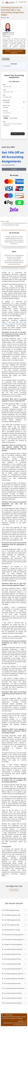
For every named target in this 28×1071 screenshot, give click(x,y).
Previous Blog (13, 1016)
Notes (4, 122)
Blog (7, 221)
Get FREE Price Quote (18, 134)
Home (2, 221)
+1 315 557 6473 (22, 2)
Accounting (5, 59)
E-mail (4, 89)
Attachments (6, 116)
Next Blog (14, 1023)
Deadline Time (6, 105)
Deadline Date (6, 100)
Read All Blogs (14, 890)
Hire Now (14, 169)
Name (4, 84)
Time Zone (5, 110)
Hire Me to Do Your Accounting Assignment (14, 52)
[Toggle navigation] (3, 3)
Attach (6, 118)
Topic (4, 95)
